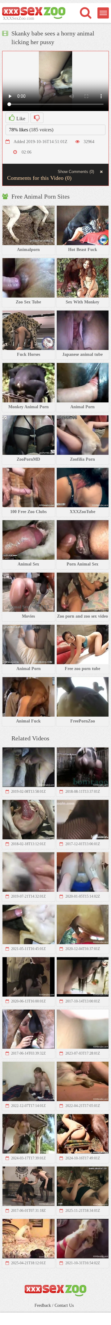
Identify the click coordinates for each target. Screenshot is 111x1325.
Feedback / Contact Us (54, 1305)
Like (20, 118)
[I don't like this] (37, 118)
